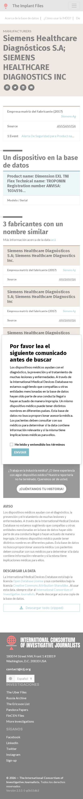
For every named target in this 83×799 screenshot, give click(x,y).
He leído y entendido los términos (40, 444)
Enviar (20, 452)
